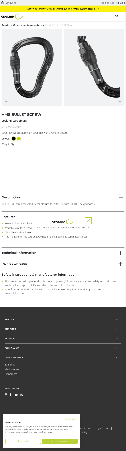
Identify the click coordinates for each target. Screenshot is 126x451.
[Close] (88, 221)
